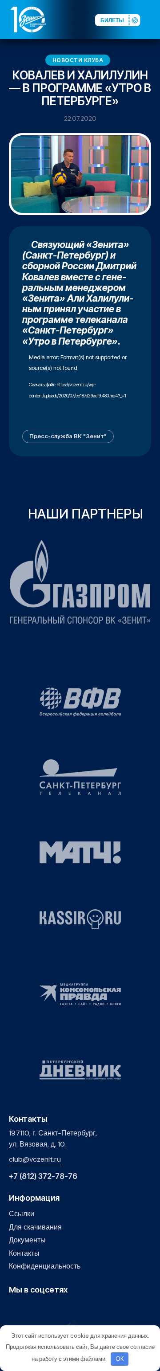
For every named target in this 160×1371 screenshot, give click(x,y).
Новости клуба (78, 60)
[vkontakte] (14, 1309)
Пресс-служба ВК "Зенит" (68, 436)
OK (120, 1359)
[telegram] (55, 1309)
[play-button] (41, 1309)
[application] (80, 384)
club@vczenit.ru (35, 1159)
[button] (153, 19)
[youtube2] (28, 1309)
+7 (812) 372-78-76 (43, 1176)
